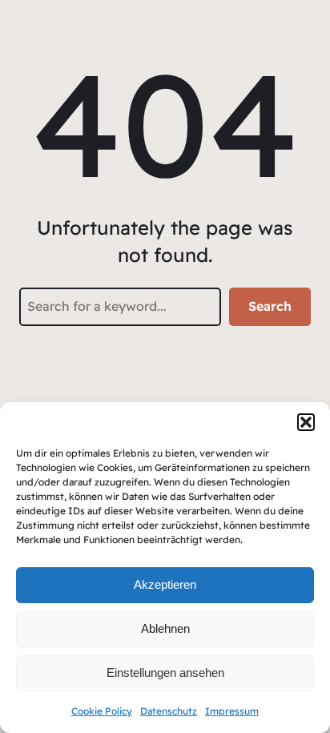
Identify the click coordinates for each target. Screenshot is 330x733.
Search (270, 306)
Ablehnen (165, 628)
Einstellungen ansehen (165, 672)
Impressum (232, 711)
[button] (306, 422)
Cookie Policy (101, 711)
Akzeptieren (165, 584)
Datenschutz (168, 711)
